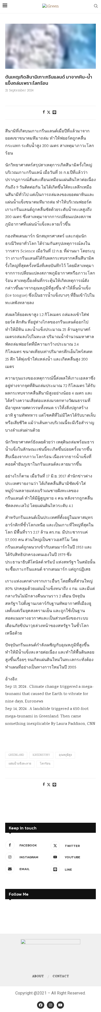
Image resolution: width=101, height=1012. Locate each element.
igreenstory (41, 755)
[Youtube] (60, 1005)
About (38, 976)
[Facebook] (40, 1005)
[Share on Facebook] (44, 112)
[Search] (95, 6)
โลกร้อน (45, 764)
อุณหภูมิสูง (65, 755)
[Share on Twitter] (49, 112)
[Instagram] (50, 1005)
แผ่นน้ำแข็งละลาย (20, 764)
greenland (16, 755)
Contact (61, 976)
